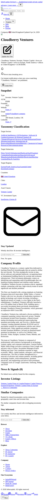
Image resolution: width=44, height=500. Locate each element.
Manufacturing (15, 143)
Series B (13, 199)
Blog (7, 26)
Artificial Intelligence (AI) (10, 135)
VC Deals (9, 437)
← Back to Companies (9, 388)
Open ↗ (8, 110)
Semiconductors (14, 155)
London (4, 184)
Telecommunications (15, 145)
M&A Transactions (12, 435)
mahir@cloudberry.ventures (15, 114)
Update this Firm (7, 56)
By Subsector (10, 454)
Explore (8, 22)
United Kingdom (8, 176)
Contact (8, 469)
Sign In (6, 14)
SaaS (29, 153)
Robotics (14, 157)
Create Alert (8, 86)
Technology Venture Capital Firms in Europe (22, 385)
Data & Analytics (13, 159)
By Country (9, 456)
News (7, 429)
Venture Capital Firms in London (12, 383)
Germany (11, 169)
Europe (3, 167)
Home (7, 18)
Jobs (7, 24)
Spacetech (24, 155)
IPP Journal (9, 481)
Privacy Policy (10, 471)
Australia (23, 167)
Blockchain (28, 157)
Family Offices (10, 439)
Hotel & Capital (11, 483)
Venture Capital (6, 192)
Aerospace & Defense (14, 137)
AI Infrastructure (15, 153)
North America (11, 167)
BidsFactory (9, 486)
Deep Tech (5, 153)
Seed (2, 199)
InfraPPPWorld (10, 479)
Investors (8, 431)
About (7, 467)
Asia (18, 167)
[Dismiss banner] (20, 5)
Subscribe (26, 254)
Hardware (24, 153)
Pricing (7, 28)
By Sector (9, 452)
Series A (7, 199)
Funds (7, 433)
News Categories (11, 450)
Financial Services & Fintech (18, 139)
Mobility (21, 157)
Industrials (32, 139)
